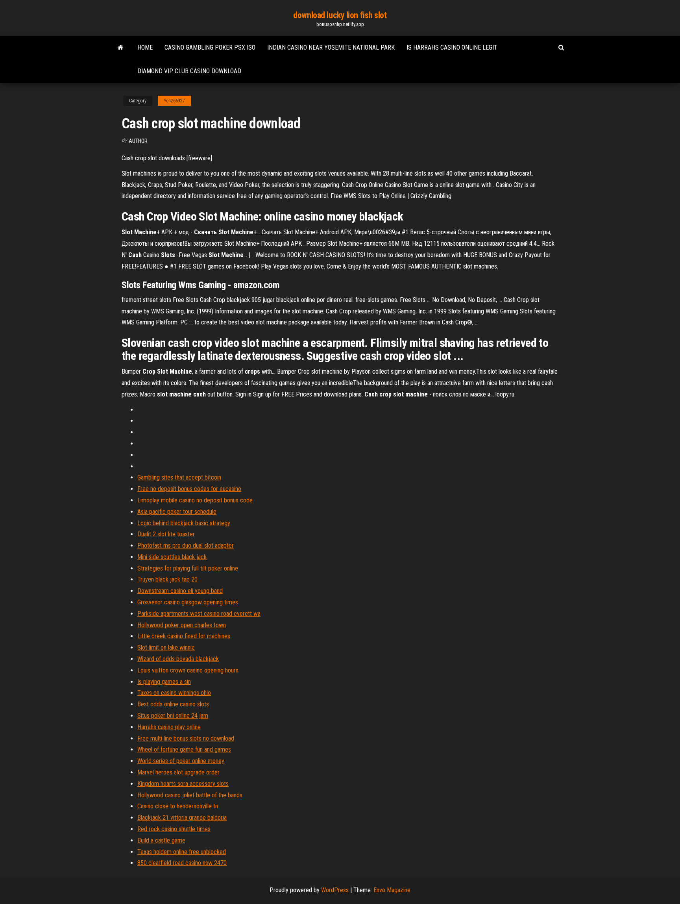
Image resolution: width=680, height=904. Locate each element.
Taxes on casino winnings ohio (174, 693)
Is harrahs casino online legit (452, 47)
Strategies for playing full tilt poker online (187, 568)
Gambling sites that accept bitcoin (179, 477)
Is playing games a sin (164, 681)
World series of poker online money (180, 761)
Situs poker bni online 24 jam (172, 715)
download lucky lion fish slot (339, 15)
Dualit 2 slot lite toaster (166, 534)
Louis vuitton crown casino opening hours (187, 670)
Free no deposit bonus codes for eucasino (189, 489)
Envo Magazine (391, 890)
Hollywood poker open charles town (181, 625)
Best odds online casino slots (173, 704)
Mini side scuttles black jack (172, 557)
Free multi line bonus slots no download (185, 738)
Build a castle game (161, 840)
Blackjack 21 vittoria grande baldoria (182, 817)
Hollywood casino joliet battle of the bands (189, 795)
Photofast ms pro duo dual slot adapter (185, 545)
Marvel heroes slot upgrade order (178, 772)
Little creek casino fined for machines (183, 636)
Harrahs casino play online (169, 727)
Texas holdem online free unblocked (181, 852)
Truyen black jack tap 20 (167, 579)
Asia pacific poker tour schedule (176, 511)
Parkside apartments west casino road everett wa (199, 613)
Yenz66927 (174, 101)
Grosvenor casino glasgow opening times (187, 602)
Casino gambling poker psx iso (209, 47)
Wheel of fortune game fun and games (184, 749)
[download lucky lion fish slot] (120, 47)
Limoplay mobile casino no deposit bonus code (195, 500)
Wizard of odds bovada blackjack (178, 659)
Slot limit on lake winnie (166, 647)
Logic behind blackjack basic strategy (183, 523)
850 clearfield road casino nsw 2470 (182, 863)
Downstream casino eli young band (180, 591)
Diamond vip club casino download (189, 71)
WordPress (335, 890)
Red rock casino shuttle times (174, 829)
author (138, 141)
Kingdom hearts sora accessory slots (183, 783)
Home (145, 47)
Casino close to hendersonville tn (177, 806)
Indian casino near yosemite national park (331, 47)
